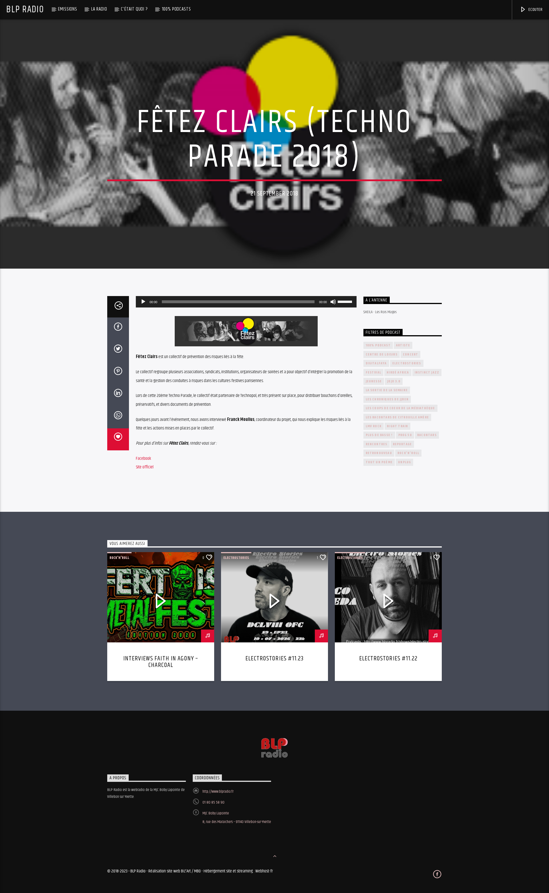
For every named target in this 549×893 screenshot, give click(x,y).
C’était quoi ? (134, 9)
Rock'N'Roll (408, 453)
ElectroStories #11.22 (388, 659)
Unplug (404, 462)
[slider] (346, 301)
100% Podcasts (176, 9)
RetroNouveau (379, 453)
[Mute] (333, 302)
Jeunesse (374, 381)
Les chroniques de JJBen (387, 399)
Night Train (397, 426)
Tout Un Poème (379, 462)
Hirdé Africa (398, 372)
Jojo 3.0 (393, 381)
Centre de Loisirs (381, 354)
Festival (373, 372)
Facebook (143, 458)
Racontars (427, 435)
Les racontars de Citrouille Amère (397, 417)
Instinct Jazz (427, 372)
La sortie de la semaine (387, 390)
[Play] (143, 302)
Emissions (67, 9)
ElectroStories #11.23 (274, 659)
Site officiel (145, 467)
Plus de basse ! (379, 435)
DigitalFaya (376, 363)
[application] (246, 301)
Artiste (403, 345)
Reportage (402, 444)
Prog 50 (405, 435)
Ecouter (534, 9)
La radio (99, 9)
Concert (410, 354)
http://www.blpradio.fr (218, 791)
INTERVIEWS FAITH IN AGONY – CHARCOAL (160, 662)
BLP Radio (25, 9)
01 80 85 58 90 (213, 802)
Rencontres (376, 444)
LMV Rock (374, 426)
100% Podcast (378, 345)
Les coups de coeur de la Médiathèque (400, 408)
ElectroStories (406, 363)
